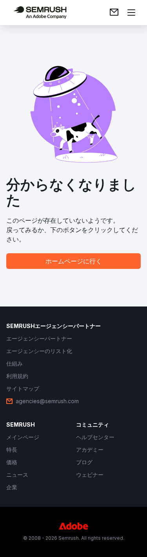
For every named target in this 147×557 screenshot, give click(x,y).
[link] (114, 12)
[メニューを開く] (131, 12)
